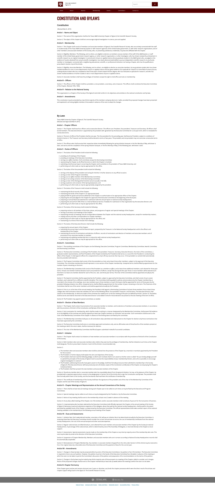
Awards (83, 10)
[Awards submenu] (85, 10)
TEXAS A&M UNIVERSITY (70, 3)
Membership (96, 10)
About (71, 10)
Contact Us (135, 10)
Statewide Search (114, 485)
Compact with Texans (91, 485)
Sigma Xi (68, 5)
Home (61, 10)
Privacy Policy (135, 485)
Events (108, 10)
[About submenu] (73, 10)
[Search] (155, 4)
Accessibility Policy (125, 485)
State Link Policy (102, 485)
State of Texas (80, 485)
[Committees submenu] (125, 10)
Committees (121, 10)
